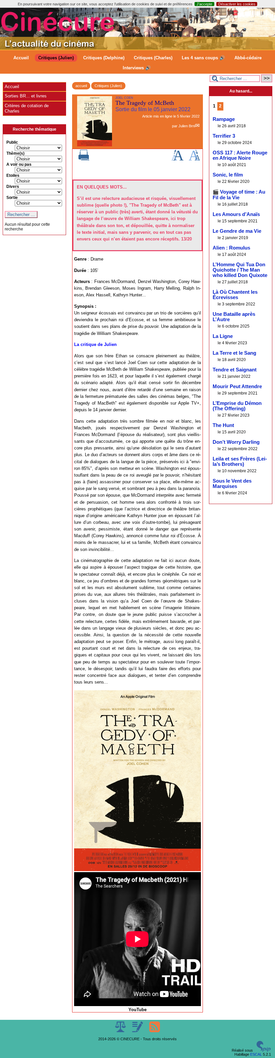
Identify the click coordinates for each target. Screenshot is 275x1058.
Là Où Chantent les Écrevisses (235, 294)
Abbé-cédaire (248, 57)
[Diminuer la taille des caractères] (194, 159)
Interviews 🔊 (137, 67)
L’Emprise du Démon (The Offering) (237, 406)
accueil (81, 86)
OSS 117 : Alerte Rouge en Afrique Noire (240, 155)
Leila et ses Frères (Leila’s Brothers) (240, 461)
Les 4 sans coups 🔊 (203, 57)
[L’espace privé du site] (138, 1031)
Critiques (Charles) (153, 57)
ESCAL (256, 1054)
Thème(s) (15, 153)
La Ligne (223, 336)
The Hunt (223, 425)
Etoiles (12, 175)
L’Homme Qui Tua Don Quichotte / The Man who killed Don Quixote (240, 270)
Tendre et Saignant (235, 369)
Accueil (21, 57)
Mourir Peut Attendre (237, 386)
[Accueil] (137, 48)
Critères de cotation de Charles (27, 108)
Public (12, 142)
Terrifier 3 (224, 136)
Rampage (224, 119)
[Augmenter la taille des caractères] (177, 159)
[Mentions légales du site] (120, 1031)
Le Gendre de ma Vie (237, 231)
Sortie (12, 197)
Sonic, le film (228, 175)
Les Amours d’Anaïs (236, 214)
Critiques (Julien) (56, 57)
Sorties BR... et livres (26, 95)
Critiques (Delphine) (103, 57)
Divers (12, 186)
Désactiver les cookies (237, 4)
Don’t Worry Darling (236, 442)
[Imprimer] (83, 159)
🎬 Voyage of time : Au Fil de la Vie (239, 194)
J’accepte (204, 4)
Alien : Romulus (231, 248)
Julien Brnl (186, 126)
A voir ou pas (19, 164)
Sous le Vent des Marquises (232, 483)
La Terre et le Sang (234, 353)
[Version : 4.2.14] (263, 1050)
